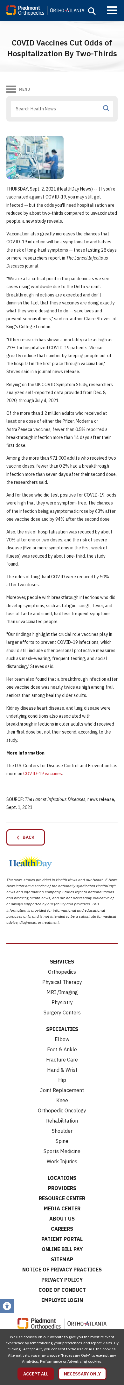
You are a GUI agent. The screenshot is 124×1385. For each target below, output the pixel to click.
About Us (62, 1218)
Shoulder (62, 1131)
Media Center (62, 1208)
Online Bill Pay (62, 1249)
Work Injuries (62, 1161)
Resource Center (62, 1198)
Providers (62, 1188)
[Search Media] (106, 108)
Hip (62, 1080)
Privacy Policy (62, 1280)
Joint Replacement (62, 1090)
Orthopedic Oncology (62, 1110)
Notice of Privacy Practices (62, 1269)
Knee (62, 1100)
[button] (92, 11)
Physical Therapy (62, 982)
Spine (62, 1141)
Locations (62, 1178)
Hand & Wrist (62, 1070)
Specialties (62, 1029)
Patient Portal (62, 1239)
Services (62, 961)
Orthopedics (62, 972)
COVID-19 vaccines (42, 773)
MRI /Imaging (62, 992)
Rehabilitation (62, 1120)
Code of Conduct (62, 1290)
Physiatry (62, 1002)
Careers (62, 1229)
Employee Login (62, 1300)
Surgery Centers (62, 1012)
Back (27, 837)
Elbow (62, 1039)
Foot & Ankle (62, 1049)
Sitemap (62, 1259)
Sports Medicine (62, 1151)
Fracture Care (62, 1059)
